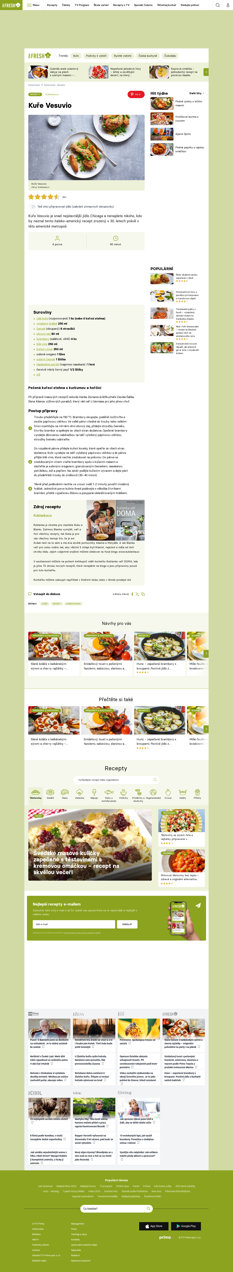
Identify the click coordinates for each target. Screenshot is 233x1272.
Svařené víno (111, 1191)
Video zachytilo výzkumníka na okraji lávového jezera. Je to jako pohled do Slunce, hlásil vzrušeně (138, 1077)
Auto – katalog (51, 1191)
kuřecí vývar (45, 349)
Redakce (75, 1255)
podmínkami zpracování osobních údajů (82, 933)
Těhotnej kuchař (166, 5)
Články (66, 5)
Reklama (36, 1234)
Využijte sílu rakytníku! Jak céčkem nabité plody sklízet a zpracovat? (139, 1154)
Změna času (122, 1186)
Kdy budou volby (163, 1186)
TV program (106, 1186)
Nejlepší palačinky (131, 1196)
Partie (136, 1186)
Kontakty (75, 1239)
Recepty (52, 5)
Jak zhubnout (45, 1186)
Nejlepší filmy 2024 (66, 1186)
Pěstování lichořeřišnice (177, 1191)
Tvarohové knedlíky (107, 1196)
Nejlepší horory (88, 1186)
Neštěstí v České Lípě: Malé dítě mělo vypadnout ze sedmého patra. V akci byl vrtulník (49, 1060)
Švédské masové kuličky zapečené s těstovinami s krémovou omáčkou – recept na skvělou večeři (76, 862)
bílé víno (42, 344)
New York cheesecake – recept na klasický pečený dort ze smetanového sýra (187, 331)
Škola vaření (101, 5)
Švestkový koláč (152, 1196)
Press (74, 1229)
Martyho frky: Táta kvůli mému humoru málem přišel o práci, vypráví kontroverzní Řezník (91, 1123)
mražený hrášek (47, 323)
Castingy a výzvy (79, 1234)
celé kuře (42, 318)
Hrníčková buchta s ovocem (186, 118)
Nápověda (76, 1250)
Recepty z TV (121, 5)
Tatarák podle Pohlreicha (134, 1191)
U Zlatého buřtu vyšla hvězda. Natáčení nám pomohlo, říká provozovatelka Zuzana (91, 1060)
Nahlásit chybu (39, 1260)
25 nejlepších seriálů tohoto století (49, 1119)
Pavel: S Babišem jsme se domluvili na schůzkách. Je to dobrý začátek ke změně (49, 1044)
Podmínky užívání (40, 1245)
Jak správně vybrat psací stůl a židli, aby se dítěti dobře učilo (136, 1121)
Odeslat (127, 924)
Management (77, 1223)
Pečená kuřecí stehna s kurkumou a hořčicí (64, 388)
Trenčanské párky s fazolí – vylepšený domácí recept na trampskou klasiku (186, 314)
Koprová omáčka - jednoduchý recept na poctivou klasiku (184, 72)
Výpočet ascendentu (83, 1196)
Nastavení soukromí (80, 1260)
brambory (43, 339)
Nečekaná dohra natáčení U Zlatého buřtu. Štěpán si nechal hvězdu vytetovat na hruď (92, 1077)
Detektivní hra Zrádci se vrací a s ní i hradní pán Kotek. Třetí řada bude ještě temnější (93, 1044)
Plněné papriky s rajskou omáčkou (189, 149)
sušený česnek (46, 359)
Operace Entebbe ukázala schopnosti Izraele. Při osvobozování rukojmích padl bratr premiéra (138, 1062)
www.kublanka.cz (129, 551)
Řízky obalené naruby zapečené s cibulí (186, 276)
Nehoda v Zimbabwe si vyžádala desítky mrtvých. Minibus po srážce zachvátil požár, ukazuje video (49, 1077)
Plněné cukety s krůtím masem (188, 103)
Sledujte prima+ (190, 5)
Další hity (196, 93)
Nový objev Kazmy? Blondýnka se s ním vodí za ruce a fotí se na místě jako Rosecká (94, 1156)
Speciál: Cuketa (143, 5)
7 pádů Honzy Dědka (73, 1191)
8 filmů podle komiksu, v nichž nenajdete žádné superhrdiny (46, 1137)
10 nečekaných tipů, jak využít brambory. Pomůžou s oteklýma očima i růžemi (137, 1139)
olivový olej (43, 333)
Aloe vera (156, 1191)
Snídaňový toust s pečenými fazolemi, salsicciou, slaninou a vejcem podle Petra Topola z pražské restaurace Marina (104, 666)
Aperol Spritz (183, 134)
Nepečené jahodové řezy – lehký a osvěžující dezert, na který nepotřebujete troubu (125, 73)
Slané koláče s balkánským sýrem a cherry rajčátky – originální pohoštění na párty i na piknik (51, 666)
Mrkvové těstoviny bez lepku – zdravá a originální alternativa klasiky (180, 879)
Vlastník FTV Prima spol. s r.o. (46, 1255)
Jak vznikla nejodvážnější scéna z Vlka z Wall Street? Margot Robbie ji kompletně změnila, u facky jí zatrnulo (48, 1158)
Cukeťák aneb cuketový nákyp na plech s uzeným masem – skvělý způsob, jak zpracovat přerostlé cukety (64, 76)
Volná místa (37, 1229)
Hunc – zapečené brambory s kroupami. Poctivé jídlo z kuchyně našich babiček (156, 666)
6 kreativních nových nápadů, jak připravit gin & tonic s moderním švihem (187, 348)
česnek (41, 328)
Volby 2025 (94, 1191)
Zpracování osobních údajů (84, 1245)
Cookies (36, 1250)
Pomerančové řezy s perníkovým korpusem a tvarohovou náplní (187, 295)
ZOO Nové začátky (185, 1186)
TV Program (82, 5)
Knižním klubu (89, 579)
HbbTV (35, 1239)
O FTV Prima (38, 1223)
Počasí (146, 1186)
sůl (38, 374)
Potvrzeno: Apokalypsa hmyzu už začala (137, 1042)
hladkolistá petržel (48, 364)
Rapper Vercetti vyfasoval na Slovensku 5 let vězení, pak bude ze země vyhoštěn (94, 1139)
